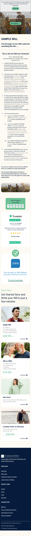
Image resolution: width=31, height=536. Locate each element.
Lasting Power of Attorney (7, 480)
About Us (3, 507)
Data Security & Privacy (7, 512)
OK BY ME (15, 8)
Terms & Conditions (6, 515)
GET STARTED (14, 23)
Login (2, 495)
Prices (2, 492)
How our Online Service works (8, 510)
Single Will (3, 471)
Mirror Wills (4, 474)
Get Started (23, 338)
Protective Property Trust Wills (9, 477)
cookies (11, 3)
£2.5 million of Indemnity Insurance (9, 528)
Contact (3, 489)
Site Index (3, 497)
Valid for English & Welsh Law (7, 525)
